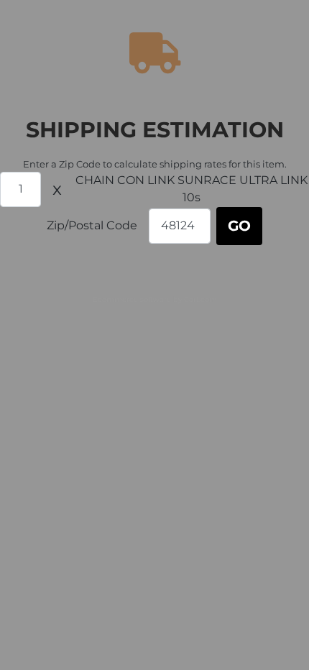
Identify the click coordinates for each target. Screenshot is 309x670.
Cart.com (200, 299)
